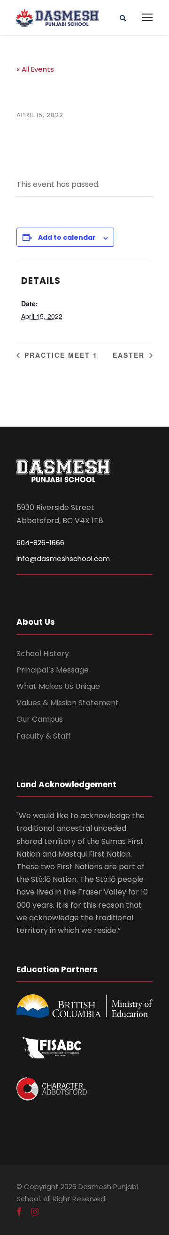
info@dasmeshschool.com (63, 558)
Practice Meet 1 (60, 355)
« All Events (35, 69)
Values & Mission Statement (67, 702)
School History (42, 653)
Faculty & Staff (43, 736)
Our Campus (39, 719)
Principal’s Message (52, 670)
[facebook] (19, 1211)
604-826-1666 (40, 542)
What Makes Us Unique (58, 686)
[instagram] (34, 1211)
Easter (130, 355)
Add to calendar (67, 237)
